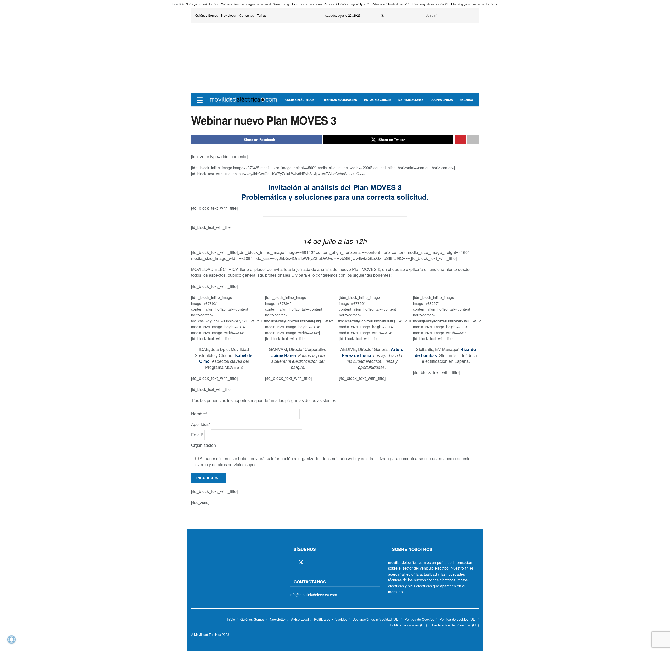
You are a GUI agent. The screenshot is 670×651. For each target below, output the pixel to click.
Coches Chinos (442, 100)
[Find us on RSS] (395, 15)
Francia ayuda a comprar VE (430, 4)
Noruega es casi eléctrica (202, 4)
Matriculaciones (410, 100)
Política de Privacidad (330, 619)
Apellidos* (201, 424)
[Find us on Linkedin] (337, 562)
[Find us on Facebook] (375, 15)
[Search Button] (472, 15)
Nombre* (200, 414)
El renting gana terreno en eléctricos (474, 4)
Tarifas (261, 15)
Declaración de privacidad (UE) (376, 619)
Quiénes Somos (206, 15)
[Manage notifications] (11, 639)
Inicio (231, 619)
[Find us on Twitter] (382, 15)
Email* (197, 435)
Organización (204, 445)
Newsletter (228, 15)
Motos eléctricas (377, 100)
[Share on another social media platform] (473, 139)
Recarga (466, 100)
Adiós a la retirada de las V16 (390, 4)
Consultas (246, 15)
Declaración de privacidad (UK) (455, 624)
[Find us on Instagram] (389, 15)
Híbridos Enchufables (340, 100)
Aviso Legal (300, 619)
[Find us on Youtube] (402, 15)
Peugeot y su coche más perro (302, 4)
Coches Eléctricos (299, 100)
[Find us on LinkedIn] (408, 15)
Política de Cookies (419, 619)
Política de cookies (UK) (408, 624)
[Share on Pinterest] (460, 139)
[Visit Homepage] (243, 100)
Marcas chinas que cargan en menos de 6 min (250, 4)
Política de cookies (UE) (457, 619)
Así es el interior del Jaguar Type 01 (347, 4)
